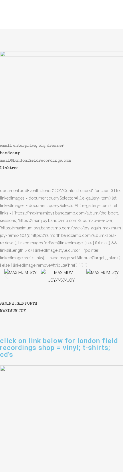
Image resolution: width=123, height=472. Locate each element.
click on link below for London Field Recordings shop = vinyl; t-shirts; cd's (59, 348)
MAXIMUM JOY (13, 311)
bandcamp (10, 153)
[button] (6, 276)
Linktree (9, 168)
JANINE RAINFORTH (18, 304)
